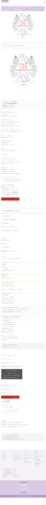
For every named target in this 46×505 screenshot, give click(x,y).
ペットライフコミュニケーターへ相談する (10, 199)
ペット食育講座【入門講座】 (7, 470)
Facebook (21, 492)
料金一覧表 (4, 454)
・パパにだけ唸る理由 (5, 413)
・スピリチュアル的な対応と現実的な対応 (9, 411)
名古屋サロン (4, 458)
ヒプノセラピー (26, 460)
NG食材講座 (4, 475)
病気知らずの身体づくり (28, 462)
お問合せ (14, 470)
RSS (24, 492)
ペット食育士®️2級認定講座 (6, 473)
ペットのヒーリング (27, 453)
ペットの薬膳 (4, 477)
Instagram (23, 492)
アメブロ (14, 477)
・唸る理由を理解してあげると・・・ (8, 405)
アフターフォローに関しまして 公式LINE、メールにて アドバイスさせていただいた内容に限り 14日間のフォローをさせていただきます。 (11, 374)
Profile (14, 473)
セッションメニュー (16, 455)
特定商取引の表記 (16, 475)
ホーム (3, 453)
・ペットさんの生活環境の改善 (7, 407)
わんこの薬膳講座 (37, 460)
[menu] (44, 2)
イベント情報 (4, 456)
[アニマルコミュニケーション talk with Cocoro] (5, 1)
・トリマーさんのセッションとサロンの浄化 (9, 409)
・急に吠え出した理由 (5, 403)
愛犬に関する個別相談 (16, 457)
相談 (9, 4)
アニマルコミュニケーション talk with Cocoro (20, 496)
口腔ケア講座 (37, 465)
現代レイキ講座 (37, 458)
